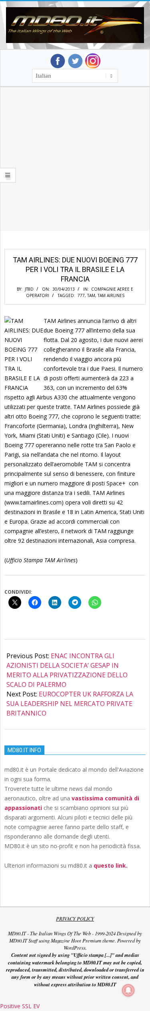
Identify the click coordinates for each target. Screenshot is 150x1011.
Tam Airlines (111, 295)
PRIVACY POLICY (75, 918)
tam (91, 295)
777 (81, 295)
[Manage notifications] (128, 990)
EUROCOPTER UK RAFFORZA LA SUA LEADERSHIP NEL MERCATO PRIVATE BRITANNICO (69, 704)
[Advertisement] (75, 168)
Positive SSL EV (20, 1006)
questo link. (111, 865)
